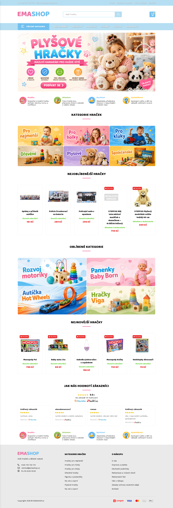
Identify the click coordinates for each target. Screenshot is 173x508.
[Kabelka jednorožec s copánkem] (86, 345)
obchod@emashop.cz (48, 3)
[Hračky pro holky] (86, 136)
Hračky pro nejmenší (74, 461)
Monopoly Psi (30, 359)
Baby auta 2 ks (58, 359)
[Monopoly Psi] (30, 345)
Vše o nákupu (140, 3)
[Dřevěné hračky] (41, 156)
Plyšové (118, 26)
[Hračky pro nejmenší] (41, 136)
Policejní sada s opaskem (86, 213)
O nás (112, 3)
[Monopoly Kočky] (114, 345)
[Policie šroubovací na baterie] (58, 197)
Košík (153, 13)
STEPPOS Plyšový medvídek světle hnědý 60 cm (143, 214)
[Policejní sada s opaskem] (86, 197)
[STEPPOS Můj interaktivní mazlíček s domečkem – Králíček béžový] (114, 197)
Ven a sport (132, 26)
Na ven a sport (71, 481)
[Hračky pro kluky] (132, 136)
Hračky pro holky (72, 465)
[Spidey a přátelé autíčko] (30, 197)
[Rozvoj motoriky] (52, 272)
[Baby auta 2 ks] (58, 345)
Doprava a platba (124, 3)
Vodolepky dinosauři (143, 359)
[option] (30, 210)
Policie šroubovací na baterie (58, 213)
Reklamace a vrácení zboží (123, 473)
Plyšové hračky (71, 485)
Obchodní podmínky (120, 469)
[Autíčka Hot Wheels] (52, 300)
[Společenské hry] (132, 156)
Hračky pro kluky (72, 469)
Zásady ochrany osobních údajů (125, 485)
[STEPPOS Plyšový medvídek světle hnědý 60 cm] (143, 197)
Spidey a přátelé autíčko (30, 213)
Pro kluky (92, 26)
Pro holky (77, 26)
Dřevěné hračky (71, 473)
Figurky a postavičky (73, 477)
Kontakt (152, 3)
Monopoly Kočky (115, 359)
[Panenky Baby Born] (120, 272)
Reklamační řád (118, 477)
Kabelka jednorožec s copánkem (87, 361)
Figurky (105, 26)
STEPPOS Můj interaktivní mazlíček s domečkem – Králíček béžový (115, 217)
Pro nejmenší (60, 26)
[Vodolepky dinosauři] (143, 345)
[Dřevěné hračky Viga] (120, 300)
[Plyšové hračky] (86, 156)
